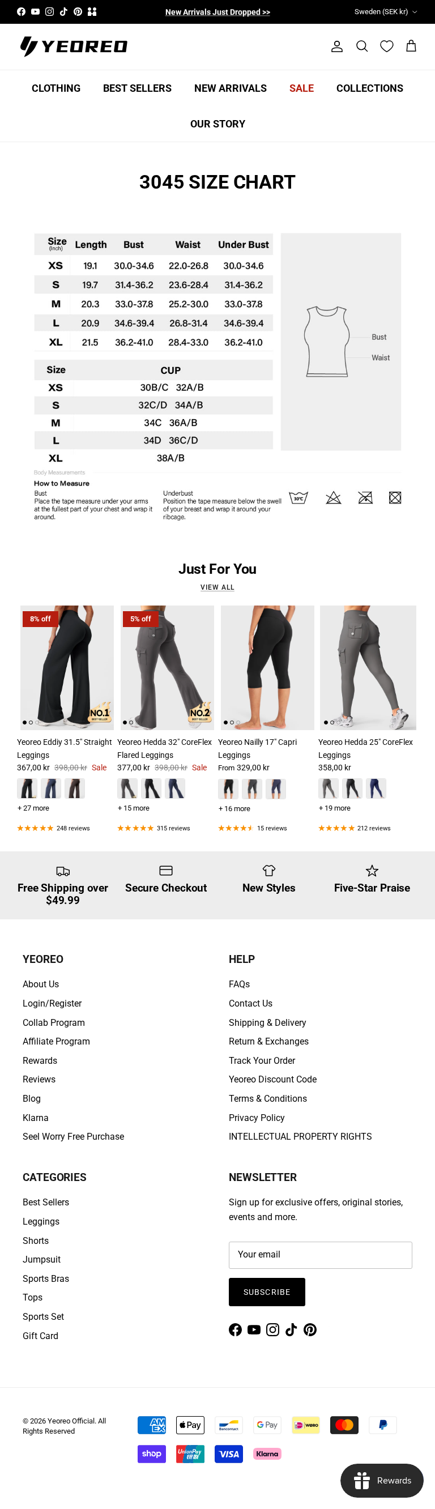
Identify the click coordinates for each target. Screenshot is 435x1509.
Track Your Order (262, 1060)
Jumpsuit (42, 1259)
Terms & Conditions (268, 1098)
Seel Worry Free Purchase (73, 1136)
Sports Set (43, 1316)
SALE (301, 88)
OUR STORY (217, 124)
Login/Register (52, 1003)
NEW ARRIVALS (230, 88)
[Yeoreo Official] (73, 46)
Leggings (41, 1221)
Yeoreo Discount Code (273, 1079)
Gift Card (40, 1336)
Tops (32, 1297)
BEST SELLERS (137, 88)
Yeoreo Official (71, 1421)
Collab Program (54, 1022)
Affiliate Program (56, 1041)
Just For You (217, 569)
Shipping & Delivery (267, 1022)
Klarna (36, 1117)
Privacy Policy (257, 1117)
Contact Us (250, 1003)
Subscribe (267, 1292)
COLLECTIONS (369, 88)
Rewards (40, 1060)
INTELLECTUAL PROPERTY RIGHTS (300, 1136)
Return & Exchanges (269, 1041)
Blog (32, 1098)
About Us (41, 984)
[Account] (335, 46)
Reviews (39, 1079)
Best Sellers (46, 1202)
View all (217, 587)
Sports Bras (46, 1278)
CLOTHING (56, 88)
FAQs (239, 984)
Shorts (36, 1240)
